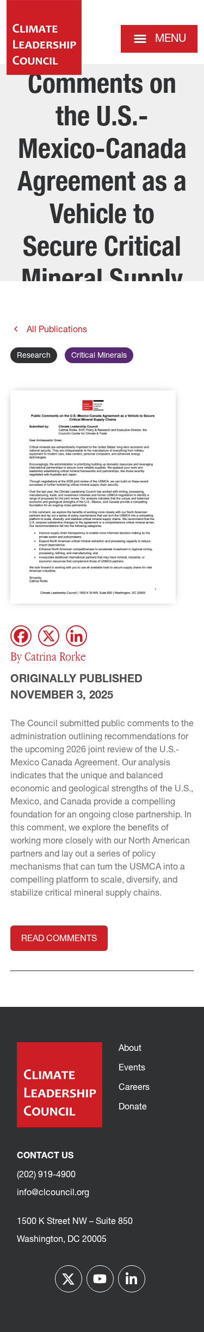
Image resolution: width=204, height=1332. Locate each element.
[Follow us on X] (68, 1278)
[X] (48, 635)
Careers (134, 1087)
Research (34, 356)
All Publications (55, 330)
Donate (133, 1107)
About (130, 1048)
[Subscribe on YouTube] (100, 1278)
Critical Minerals (99, 356)
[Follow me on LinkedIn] (131, 1278)
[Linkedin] (76, 635)
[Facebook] (21, 635)
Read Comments (59, 939)
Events (132, 1068)
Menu (170, 39)
